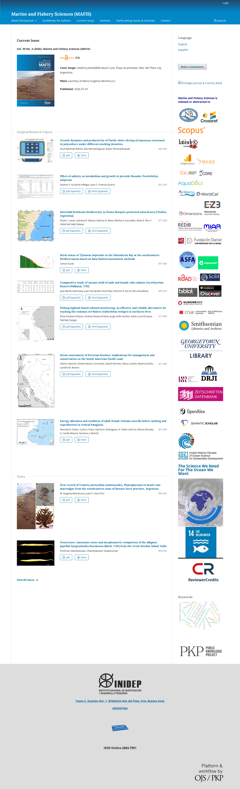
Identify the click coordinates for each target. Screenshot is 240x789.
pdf (67, 155)
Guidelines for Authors (56, 20)
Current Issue (85, 20)
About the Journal (22, 20)
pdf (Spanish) (72, 191)
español (183, 50)
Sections (105, 20)
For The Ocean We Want (195, 471)
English (182, 44)
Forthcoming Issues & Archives (135, 20)
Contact (165, 20)
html (83, 155)
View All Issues (25, 580)
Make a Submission (192, 66)
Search (221, 20)
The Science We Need (198, 466)
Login (226, 3)
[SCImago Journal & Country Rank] (200, 83)
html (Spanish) (99, 191)
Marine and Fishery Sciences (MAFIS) (51, 14)
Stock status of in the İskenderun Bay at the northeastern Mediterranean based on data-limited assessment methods (109, 257)
